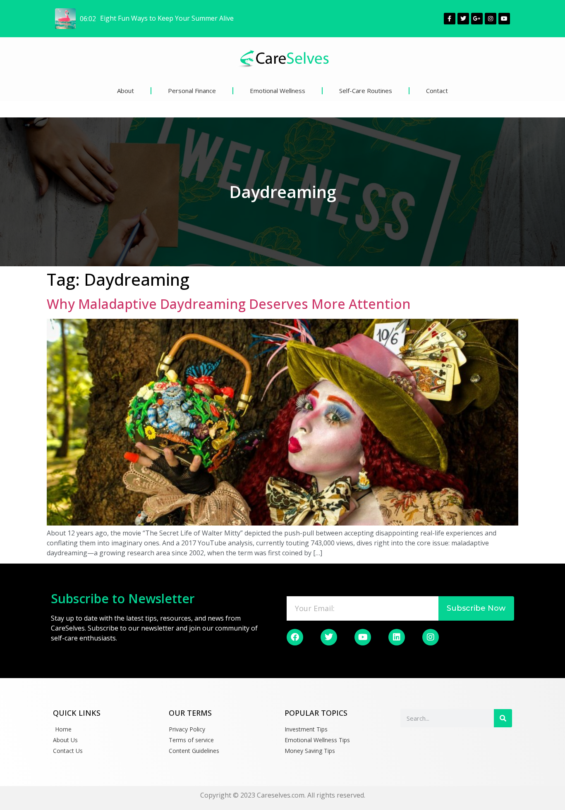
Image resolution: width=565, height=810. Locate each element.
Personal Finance (192, 90)
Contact (437, 90)
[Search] (503, 718)
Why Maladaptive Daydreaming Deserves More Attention (229, 304)
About (125, 90)
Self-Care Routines (365, 90)
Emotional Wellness (277, 90)
